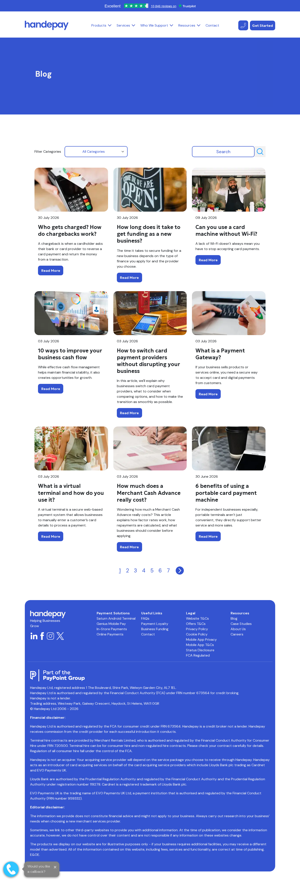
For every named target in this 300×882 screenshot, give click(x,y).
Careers (237, 634)
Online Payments (110, 634)
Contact (212, 25)
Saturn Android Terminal (116, 618)
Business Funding (154, 629)
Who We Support (154, 25)
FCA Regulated (198, 655)
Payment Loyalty (154, 623)
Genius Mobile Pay (111, 623)
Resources (186, 25)
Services (123, 25)
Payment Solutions (113, 613)
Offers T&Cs (196, 623)
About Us (238, 629)
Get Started (262, 25)
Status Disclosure (200, 650)
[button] (109, 25)
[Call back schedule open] (11, 869)
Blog (234, 618)
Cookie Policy (197, 634)
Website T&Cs (197, 618)
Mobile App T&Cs (200, 644)
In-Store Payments (112, 629)
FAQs (145, 618)
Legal (190, 613)
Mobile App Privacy (201, 639)
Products (98, 25)
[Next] (180, 570)
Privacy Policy (197, 629)
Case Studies (241, 623)
